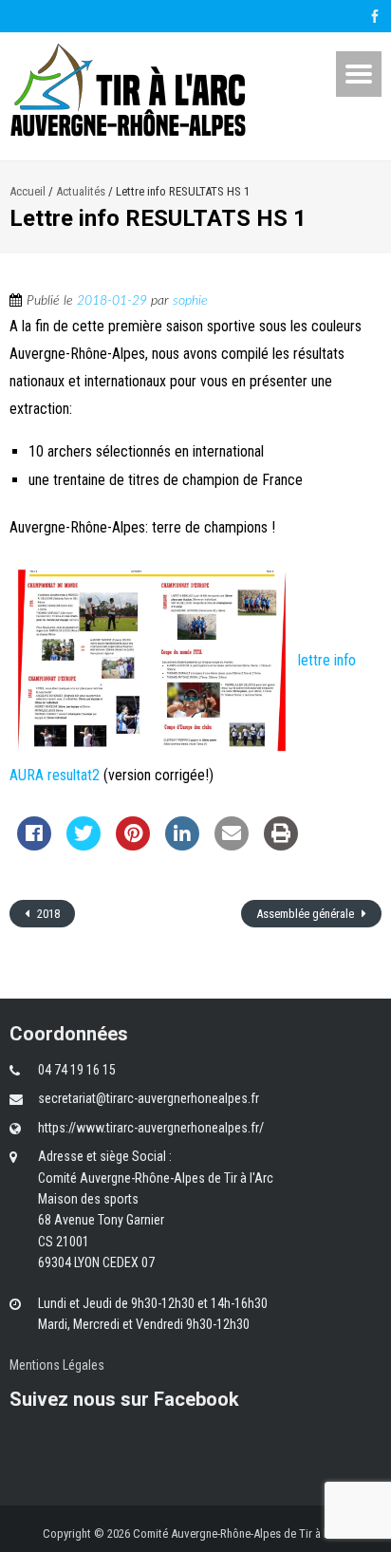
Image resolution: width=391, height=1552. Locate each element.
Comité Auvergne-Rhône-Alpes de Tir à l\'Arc (241, 1533)
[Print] (281, 844)
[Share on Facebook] (34, 844)
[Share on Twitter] (83, 844)
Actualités (80, 191)
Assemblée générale (306, 914)
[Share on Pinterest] (133, 844)
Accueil (27, 191)
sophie (190, 301)
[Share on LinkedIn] (182, 844)
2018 (47, 914)
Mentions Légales (56, 1365)
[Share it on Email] (231, 844)
